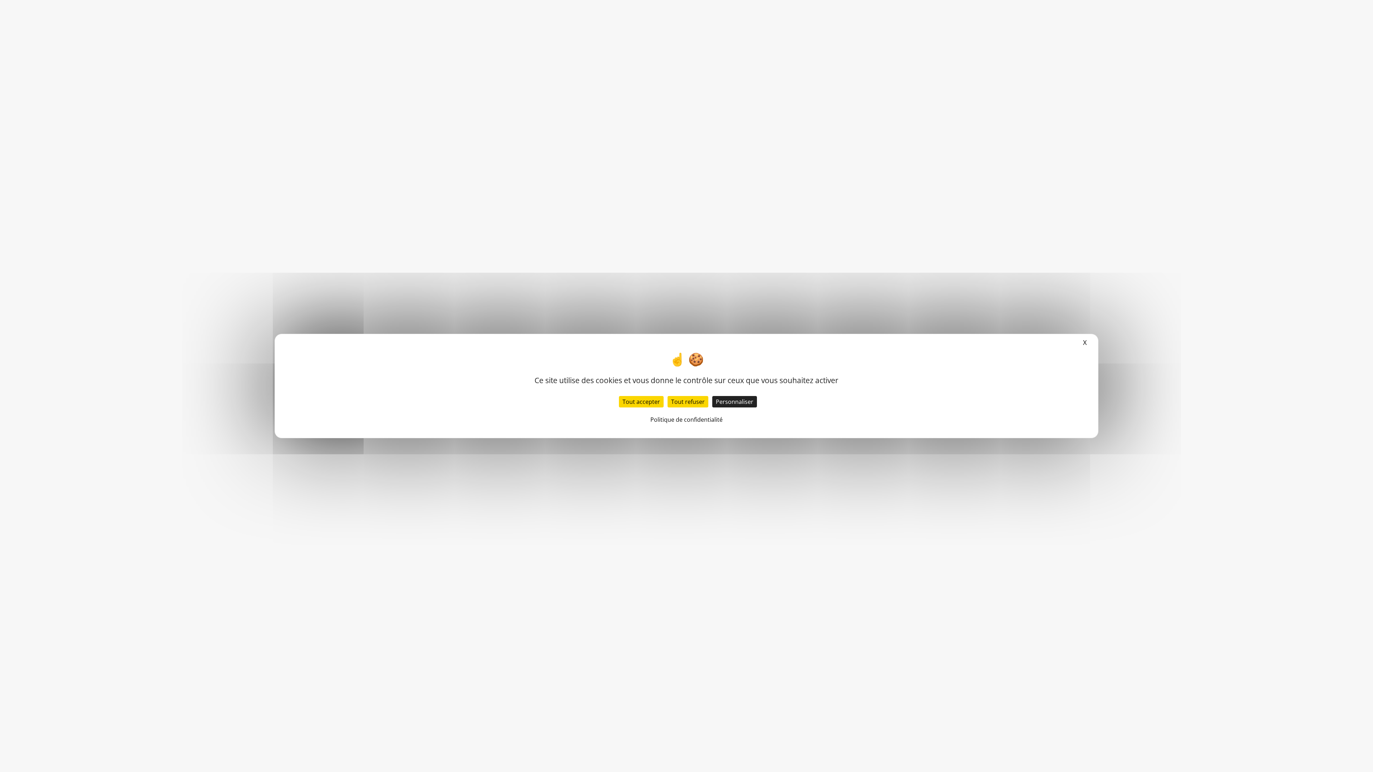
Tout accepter (641, 402)
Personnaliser (734, 402)
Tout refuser (688, 402)
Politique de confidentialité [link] (686, 420)
